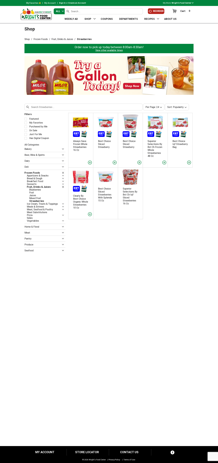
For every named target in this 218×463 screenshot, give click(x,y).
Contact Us (129, 452)
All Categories (31, 144)
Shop (27, 39)
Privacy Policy (114, 460)
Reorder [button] (158, 11)
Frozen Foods (41, 39)
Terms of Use (129, 460)
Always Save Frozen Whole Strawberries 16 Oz (80, 145)
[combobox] (59, 11)
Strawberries (84, 39)
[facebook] (172, 453)
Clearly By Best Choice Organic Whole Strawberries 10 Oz (80, 201)
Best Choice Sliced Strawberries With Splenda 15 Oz (105, 194)
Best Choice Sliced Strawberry (104, 144)
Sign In (62, 3)
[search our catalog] (68, 11)
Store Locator (87, 452)
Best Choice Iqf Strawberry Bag (180, 144)
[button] (183, 3)
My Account (50, 3)
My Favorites (32, 3)
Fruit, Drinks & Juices (62, 39)
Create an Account (77, 3)
